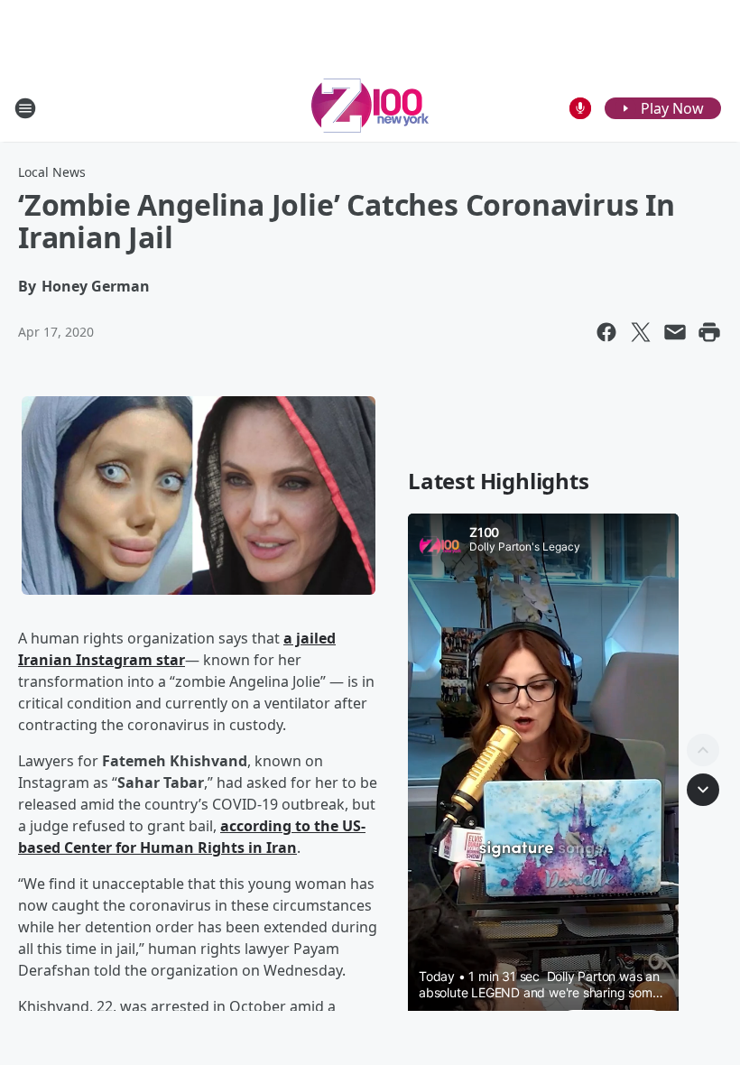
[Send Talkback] (580, 108)
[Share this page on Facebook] (606, 332)
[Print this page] (709, 332)
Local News (52, 172)
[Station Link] (370, 108)
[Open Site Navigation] (25, 108)
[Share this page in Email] (675, 332)
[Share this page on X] (640, 332)
